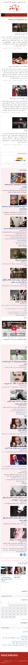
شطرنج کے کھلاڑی (21, 301)
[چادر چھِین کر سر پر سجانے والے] (19, 90)
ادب (26, 347)
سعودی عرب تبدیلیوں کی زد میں (18, 66)
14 (6, 611)
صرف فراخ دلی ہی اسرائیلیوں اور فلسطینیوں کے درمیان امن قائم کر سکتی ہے (14, 468)
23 (13, 614)
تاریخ (25, 415)
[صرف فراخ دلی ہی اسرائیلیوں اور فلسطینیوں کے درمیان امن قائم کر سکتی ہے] (18, 459)
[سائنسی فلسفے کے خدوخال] (18, 533)
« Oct (23, 619)
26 (25, 614)
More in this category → (21, 243)
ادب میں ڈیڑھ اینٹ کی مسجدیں (19, 409)
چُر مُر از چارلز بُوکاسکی (21, 412)
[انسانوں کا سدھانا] (18, 253)
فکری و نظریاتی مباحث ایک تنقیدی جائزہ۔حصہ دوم (15, 550)
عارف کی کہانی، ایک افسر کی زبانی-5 (18, 313)
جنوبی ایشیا (3, 575)
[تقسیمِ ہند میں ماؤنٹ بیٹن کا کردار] (18, 441)
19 (25, 611)
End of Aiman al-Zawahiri (21, 242)
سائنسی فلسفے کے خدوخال (18, 539)
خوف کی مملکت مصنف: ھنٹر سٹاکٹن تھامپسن (16, 479)
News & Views (23, 170)
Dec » (26, 619)
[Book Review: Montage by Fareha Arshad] (18, 178)
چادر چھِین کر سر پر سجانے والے (18, 98)
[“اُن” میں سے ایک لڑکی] (19, 27)
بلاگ (26, 48)
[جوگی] (19, 122)
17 (17, 611)
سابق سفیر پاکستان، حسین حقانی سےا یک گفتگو (15, 339)
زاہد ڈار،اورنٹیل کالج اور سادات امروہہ (18, 410)
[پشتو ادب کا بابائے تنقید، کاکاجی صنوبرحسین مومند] (18, 394)
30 (13, 617)
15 (10, 611)
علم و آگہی (24, 483)
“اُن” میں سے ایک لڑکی (20, 34)
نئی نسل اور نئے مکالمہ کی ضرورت (15, 383)
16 (13, 611)
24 (17, 614)
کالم (26, 80)
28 (6, 617)
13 (2, 611)
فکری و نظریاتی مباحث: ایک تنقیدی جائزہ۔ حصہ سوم (15, 548)
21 (6, 614)
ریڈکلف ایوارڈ (22, 430)
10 (17, 608)
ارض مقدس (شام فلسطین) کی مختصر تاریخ (17, 476)
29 (10, 617)
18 (21, 611)
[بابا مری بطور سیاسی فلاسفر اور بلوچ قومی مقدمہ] (18, 511)
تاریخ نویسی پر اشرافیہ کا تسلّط (19, 477)
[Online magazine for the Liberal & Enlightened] (14, 6)
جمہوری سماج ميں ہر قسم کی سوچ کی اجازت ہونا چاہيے (6, 578)
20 (2, 614)
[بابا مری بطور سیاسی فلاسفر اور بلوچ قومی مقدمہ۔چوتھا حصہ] (18, 490)
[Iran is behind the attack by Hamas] (18, 221)
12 (25, 608)
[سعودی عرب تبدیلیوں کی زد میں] (19, 58)
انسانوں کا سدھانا (21, 260)
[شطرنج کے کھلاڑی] (18, 295)
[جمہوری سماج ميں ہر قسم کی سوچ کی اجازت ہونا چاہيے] (6, 570)
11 (21, 608)
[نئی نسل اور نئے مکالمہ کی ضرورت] (18, 376)
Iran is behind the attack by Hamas (15, 228)
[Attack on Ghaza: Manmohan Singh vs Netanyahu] (18, 199)
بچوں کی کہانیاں (22, 245)
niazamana (8, 662)
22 (10, 614)
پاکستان (25, 112)
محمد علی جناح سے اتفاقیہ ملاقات (19, 643)
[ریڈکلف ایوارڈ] (18, 423)
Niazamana (9, 655)
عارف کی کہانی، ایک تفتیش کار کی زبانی (17, 312)
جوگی (25, 130)
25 (21, 614)
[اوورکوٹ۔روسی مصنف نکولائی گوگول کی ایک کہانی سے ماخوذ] (18, 273)
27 (2, 617)
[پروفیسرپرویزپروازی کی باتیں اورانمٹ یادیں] (18, 354)
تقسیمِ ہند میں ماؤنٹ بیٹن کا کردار (16, 448)
